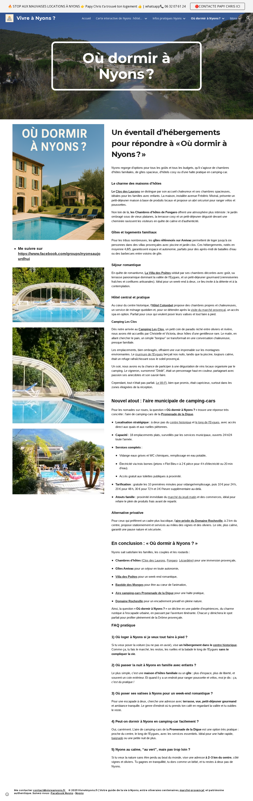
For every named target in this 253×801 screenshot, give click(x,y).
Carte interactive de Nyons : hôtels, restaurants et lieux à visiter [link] (119, 18)
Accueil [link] (86, 18)
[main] (126, 66)
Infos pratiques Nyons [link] (167, 18)
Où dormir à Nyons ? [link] (206, 18)
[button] (248, 18)
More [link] (233, 18)
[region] (126, 6)
